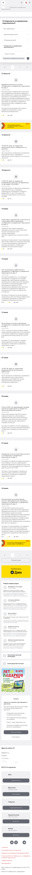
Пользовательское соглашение (11, 850)
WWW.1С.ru (5, 753)
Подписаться (16, 780)
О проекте (4, 847)
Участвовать (16, 794)
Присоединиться (16, 807)
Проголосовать (16, 732)
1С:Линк (4, 755)
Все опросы (16, 737)
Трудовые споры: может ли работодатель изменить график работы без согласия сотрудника (14, 645)
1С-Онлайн (5, 758)
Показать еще (16, 560)
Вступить (16, 821)
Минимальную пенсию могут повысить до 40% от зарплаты (15, 617)
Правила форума (6, 860)
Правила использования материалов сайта (15, 853)
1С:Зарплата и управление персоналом (13, 58)
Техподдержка (6, 863)
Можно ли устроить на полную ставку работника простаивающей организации (14, 591)
